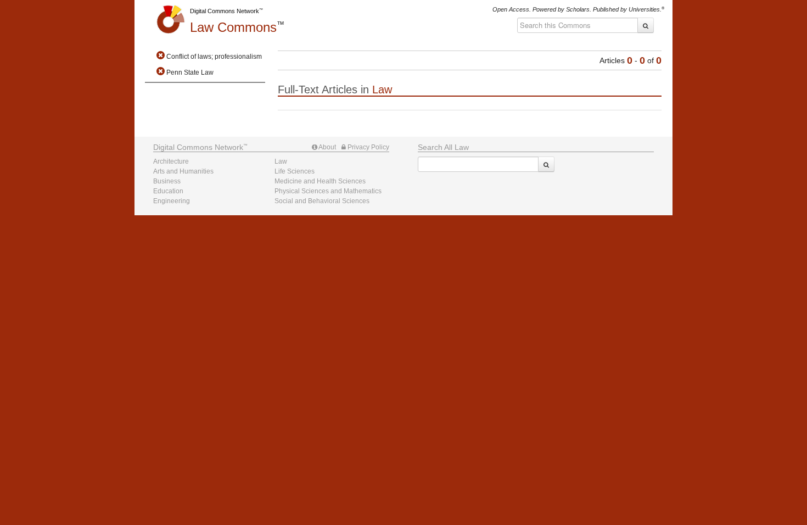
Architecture (171, 161)
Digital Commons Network (224, 11)
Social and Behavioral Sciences (321, 201)
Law (233, 27)
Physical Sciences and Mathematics (328, 191)
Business (167, 181)
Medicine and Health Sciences (320, 181)
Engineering (171, 201)
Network (198, 147)
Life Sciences (294, 171)
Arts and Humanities (183, 171)
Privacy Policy (367, 147)
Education (168, 191)
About (326, 147)
